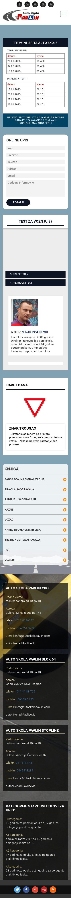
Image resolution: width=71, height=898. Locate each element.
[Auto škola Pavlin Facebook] (19, 6)
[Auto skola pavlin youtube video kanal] (35, 6)
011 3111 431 (25, 762)
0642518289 (25, 770)
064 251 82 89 (26, 628)
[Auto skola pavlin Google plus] (27, 6)
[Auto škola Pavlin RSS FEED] (51, 6)
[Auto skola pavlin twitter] (43, 6)
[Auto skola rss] (53, 892)
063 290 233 (25, 699)
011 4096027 (25, 620)
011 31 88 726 (26, 691)
